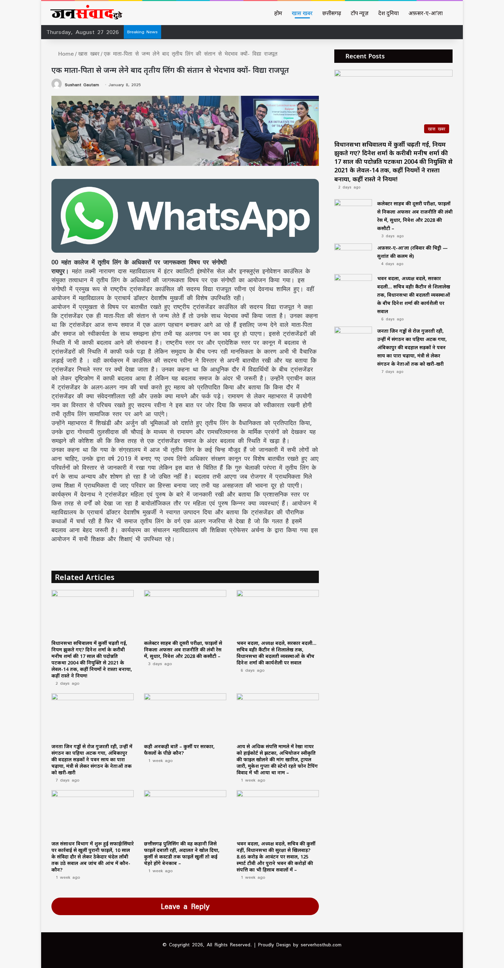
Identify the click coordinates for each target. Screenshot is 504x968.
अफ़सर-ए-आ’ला (425, 13)
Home (65, 53)
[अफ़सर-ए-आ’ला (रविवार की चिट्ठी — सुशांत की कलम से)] (353, 256)
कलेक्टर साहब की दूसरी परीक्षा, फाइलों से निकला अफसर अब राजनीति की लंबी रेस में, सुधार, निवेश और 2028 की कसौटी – (183, 649)
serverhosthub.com (321, 944)
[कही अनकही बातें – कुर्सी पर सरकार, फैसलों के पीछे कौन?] (185, 716)
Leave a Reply (185, 906)
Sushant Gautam (82, 84)
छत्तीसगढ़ (331, 13)
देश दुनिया (388, 13)
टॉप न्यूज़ (360, 13)
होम (278, 13)
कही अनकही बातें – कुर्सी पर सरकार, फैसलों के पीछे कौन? (179, 749)
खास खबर (302, 13)
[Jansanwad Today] (84, 13)
